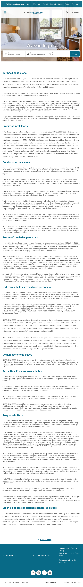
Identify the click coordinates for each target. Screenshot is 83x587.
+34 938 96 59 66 (33, 4)
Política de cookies (20, 583)
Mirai (79, 583)
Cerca (74, 54)
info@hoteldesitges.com (14, 4)
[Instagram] (33, 572)
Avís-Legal (7, 583)
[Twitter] (44, 572)
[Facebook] (38, 572)
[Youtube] (49, 572)
